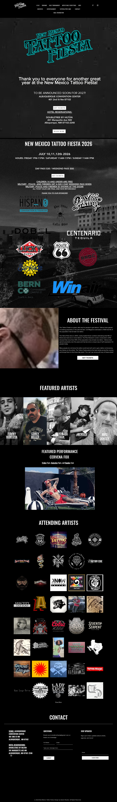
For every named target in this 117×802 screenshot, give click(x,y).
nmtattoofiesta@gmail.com (60, 735)
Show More (58, 702)
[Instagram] (98, 5)
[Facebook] (93, 5)
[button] (22, 540)
